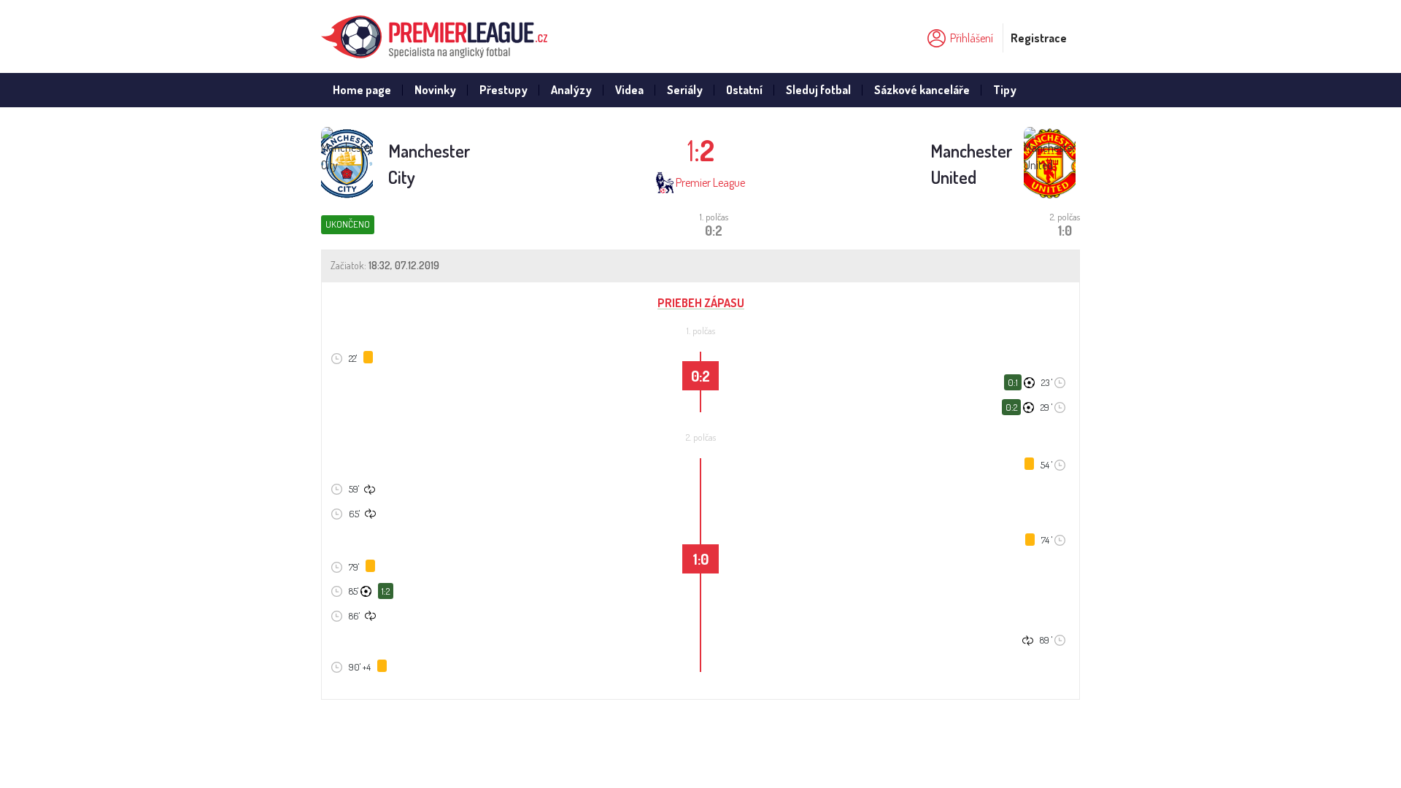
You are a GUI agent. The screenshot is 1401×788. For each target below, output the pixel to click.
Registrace (1039, 38)
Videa (629, 89)
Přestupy (503, 89)
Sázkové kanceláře (922, 89)
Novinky (435, 89)
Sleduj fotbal (818, 89)
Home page (362, 89)
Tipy (1004, 89)
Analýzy (571, 89)
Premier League (710, 182)
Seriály (685, 89)
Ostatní (744, 89)
